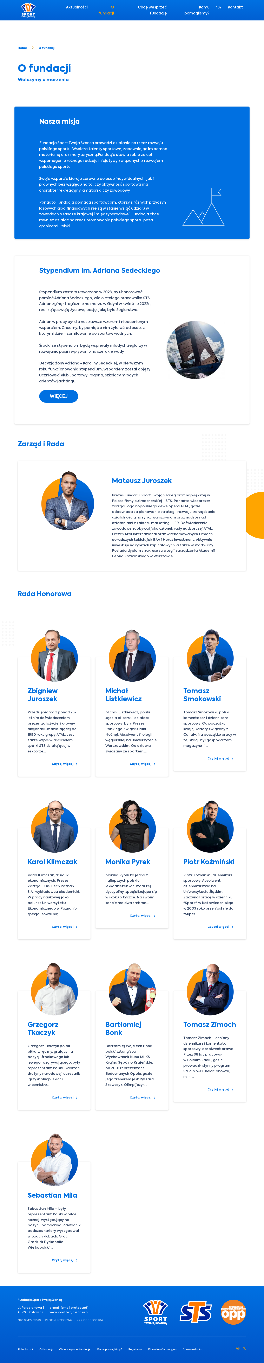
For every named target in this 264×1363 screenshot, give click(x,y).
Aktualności (77, 7)
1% (218, 7)
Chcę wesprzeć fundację (152, 10)
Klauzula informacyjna (162, 1349)
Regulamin (135, 1349)
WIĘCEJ (59, 396)
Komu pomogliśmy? (197, 10)
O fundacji (106, 10)
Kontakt (235, 7)
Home (22, 48)
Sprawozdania (192, 1349)
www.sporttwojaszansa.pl (69, 1312)
